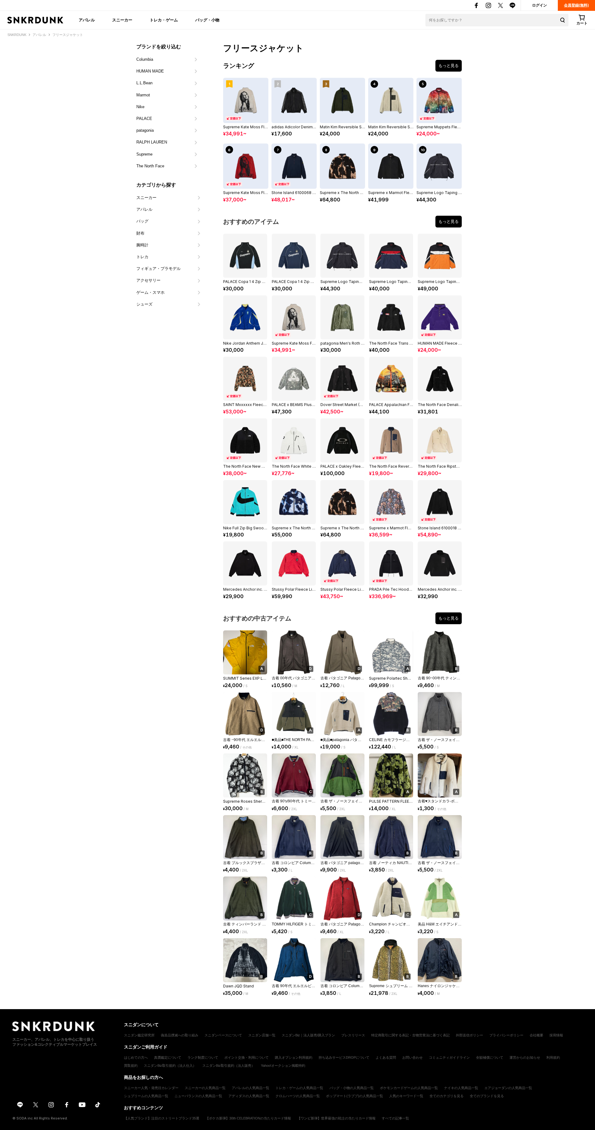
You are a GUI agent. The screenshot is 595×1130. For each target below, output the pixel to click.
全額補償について (489, 1057)
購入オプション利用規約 (293, 1057)
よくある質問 (386, 1057)
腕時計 (142, 245)
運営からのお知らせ (524, 1057)
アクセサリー (148, 280)
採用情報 (556, 1035)
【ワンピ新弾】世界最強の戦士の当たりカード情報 (336, 1118)
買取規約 (131, 1065)
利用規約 (553, 1057)
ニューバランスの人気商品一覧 (198, 1096)
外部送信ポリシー (469, 1035)
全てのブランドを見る (487, 1096)
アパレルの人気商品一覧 (250, 1088)
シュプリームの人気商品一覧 (146, 1096)
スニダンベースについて (223, 1035)
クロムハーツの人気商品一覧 (297, 1096)
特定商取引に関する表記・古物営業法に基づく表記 (410, 1035)
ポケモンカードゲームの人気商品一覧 (409, 1088)
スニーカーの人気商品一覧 (205, 1088)
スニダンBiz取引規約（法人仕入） (170, 1065)
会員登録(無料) (576, 5)
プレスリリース (353, 1035)
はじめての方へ (136, 1057)
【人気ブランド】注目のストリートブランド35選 (161, 1118)
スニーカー (122, 19)
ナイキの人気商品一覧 (461, 1088)
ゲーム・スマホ (150, 292)
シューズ (144, 304)
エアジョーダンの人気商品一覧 (508, 1088)
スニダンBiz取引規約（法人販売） (228, 1065)
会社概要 (536, 1035)
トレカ (142, 256)
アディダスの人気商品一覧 (248, 1096)
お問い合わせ (412, 1057)
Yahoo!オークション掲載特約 (283, 1065)
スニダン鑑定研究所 (139, 1035)
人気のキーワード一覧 (406, 1096)
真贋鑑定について (167, 1057)
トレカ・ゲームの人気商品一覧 (299, 1088)
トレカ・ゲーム (164, 19)
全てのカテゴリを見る (447, 1096)
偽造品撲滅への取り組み (179, 1035)
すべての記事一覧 (395, 1118)
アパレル (87, 19)
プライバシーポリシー (506, 1035)
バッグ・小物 (207, 19)
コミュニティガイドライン (449, 1057)
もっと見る (449, 65)
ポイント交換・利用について (246, 1057)
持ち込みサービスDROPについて (344, 1057)
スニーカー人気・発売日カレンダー (151, 1088)
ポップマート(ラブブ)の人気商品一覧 (354, 1096)
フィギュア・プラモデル (158, 268)
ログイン (539, 5)
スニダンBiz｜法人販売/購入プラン (308, 1035)
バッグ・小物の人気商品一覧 (351, 1088)
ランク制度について (202, 1057)
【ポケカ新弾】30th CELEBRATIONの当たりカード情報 (248, 1118)
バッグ (142, 221)
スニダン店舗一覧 (261, 1035)
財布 (140, 233)
